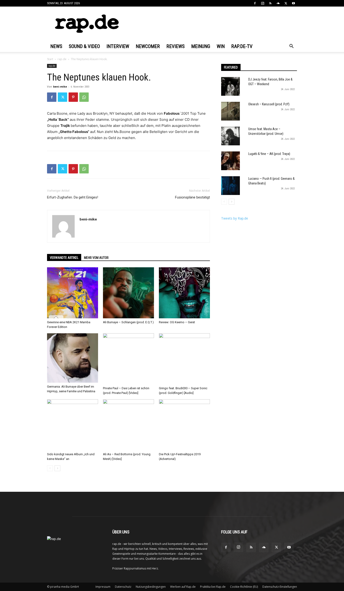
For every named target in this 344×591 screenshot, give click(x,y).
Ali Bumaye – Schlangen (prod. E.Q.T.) (128, 322)
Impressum (102, 587)
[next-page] (57, 468)
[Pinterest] (73, 97)
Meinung (200, 46)
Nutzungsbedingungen (151, 587)
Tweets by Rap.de (234, 218)
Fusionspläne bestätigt (192, 197)
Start (50, 59)
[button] (291, 46)
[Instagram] (262, 3)
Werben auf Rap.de (183, 587)
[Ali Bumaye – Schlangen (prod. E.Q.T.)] (128, 292)
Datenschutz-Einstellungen (279, 587)
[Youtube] (293, 3)
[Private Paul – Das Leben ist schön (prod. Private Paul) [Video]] (128, 358)
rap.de (62, 59)
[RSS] (270, 3)
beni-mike (60, 86)
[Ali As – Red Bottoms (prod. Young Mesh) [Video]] (128, 424)
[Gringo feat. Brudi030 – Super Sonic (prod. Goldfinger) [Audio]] (184, 358)
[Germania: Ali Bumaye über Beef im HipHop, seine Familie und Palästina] (72, 358)
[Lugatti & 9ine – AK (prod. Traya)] (230, 160)
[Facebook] (254, 3)
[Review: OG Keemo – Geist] (184, 292)
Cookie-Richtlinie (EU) (244, 587)
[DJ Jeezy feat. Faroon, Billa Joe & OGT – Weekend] (230, 86)
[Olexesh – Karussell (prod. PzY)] (230, 111)
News (56, 46)
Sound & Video (84, 46)
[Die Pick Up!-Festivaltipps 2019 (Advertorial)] (184, 424)
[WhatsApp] (84, 97)
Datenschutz (123, 587)
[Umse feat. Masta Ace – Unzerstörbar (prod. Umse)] (230, 136)
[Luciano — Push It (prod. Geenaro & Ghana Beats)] (230, 185)
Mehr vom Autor (96, 258)
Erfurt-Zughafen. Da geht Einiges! (72, 197)
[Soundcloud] (278, 3)
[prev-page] (50, 468)
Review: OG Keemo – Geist (177, 322)
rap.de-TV (242, 46)
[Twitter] (285, 3)
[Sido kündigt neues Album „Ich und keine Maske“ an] (72, 424)
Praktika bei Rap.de (213, 587)
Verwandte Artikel (64, 258)
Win (221, 46)
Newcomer (148, 46)
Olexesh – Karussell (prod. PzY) (268, 104)
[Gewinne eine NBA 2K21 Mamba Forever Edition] (72, 292)
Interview (117, 46)
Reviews (175, 46)
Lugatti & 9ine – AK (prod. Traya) (269, 154)
